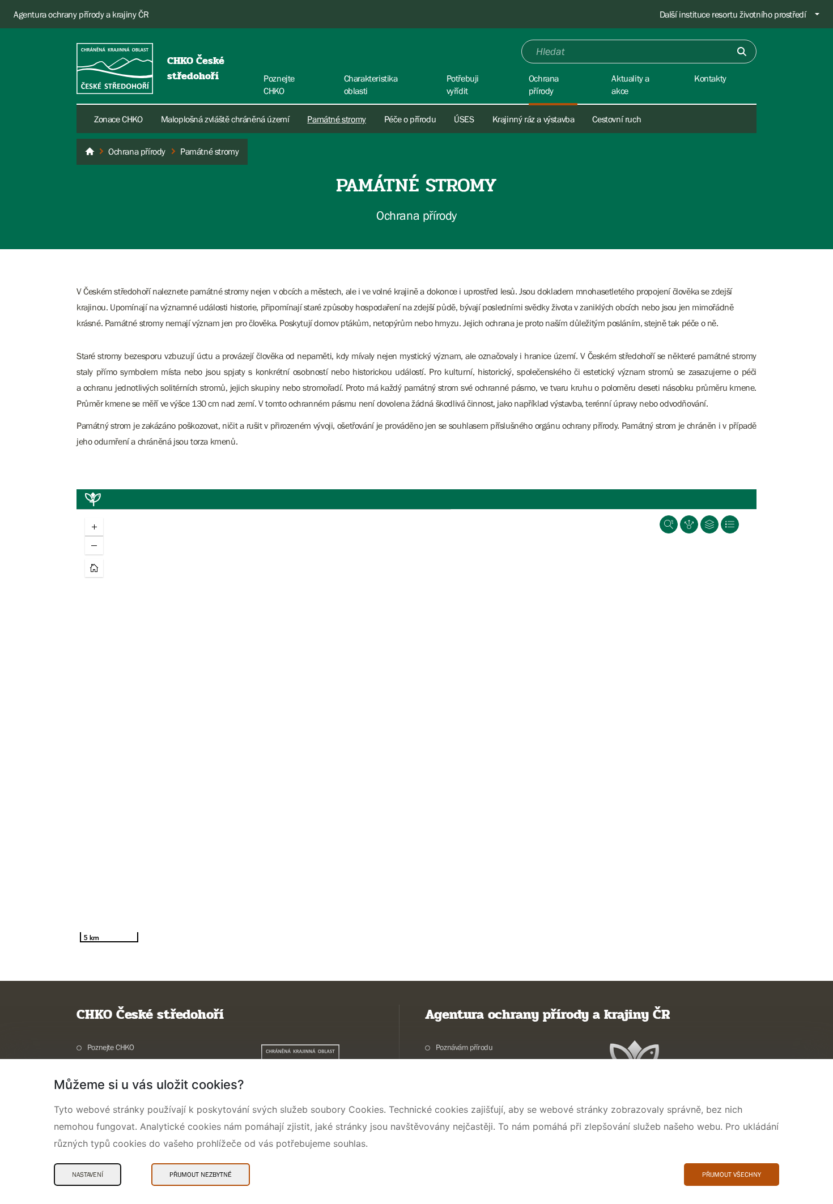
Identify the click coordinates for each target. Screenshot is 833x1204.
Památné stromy (336, 119)
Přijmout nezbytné (200, 1175)
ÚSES (464, 119)
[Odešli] (742, 51)
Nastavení (87, 1175)
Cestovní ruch (616, 119)
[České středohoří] (89, 151)
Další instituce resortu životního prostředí (733, 14)
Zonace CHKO (118, 119)
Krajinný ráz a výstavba (533, 119)
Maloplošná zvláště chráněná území (225, 119)
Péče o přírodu (410, 119)
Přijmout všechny (731, 1175)
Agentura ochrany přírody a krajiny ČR (81, 14)
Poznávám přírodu (464, 1047)
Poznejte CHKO (110, 1047)
